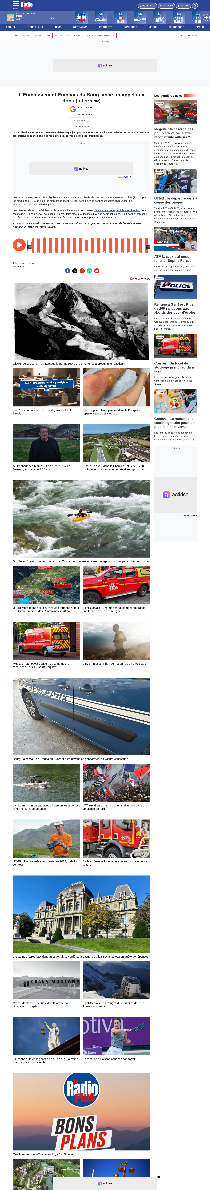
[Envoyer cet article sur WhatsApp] (88, 272)
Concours (130, 27)
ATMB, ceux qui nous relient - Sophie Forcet (172, 259)
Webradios (80, 27)
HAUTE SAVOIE (22, 35)
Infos (58, 27)
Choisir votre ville (189, 35)
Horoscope (176, 27)
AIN (48, 35)
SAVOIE (37, 35)
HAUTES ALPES (74, 35)
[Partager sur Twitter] (74, 272)
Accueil (11, 27)
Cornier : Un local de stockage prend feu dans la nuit (174, 367)
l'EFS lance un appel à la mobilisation (117, 210)
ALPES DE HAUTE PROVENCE (100, 35)
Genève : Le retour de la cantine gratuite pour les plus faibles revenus (174, 423)
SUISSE (58, 35)
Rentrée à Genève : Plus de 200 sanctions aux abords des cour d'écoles (175, 308)
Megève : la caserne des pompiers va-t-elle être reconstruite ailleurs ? (173, 133)
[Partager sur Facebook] (67, 272)
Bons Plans (35, 27)
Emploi (200, 27)
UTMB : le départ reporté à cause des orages (175, 200)
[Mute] (52, 17)
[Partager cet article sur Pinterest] (81, 272)
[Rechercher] (195, 6)
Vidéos (153, 27)
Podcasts (105, 27)
